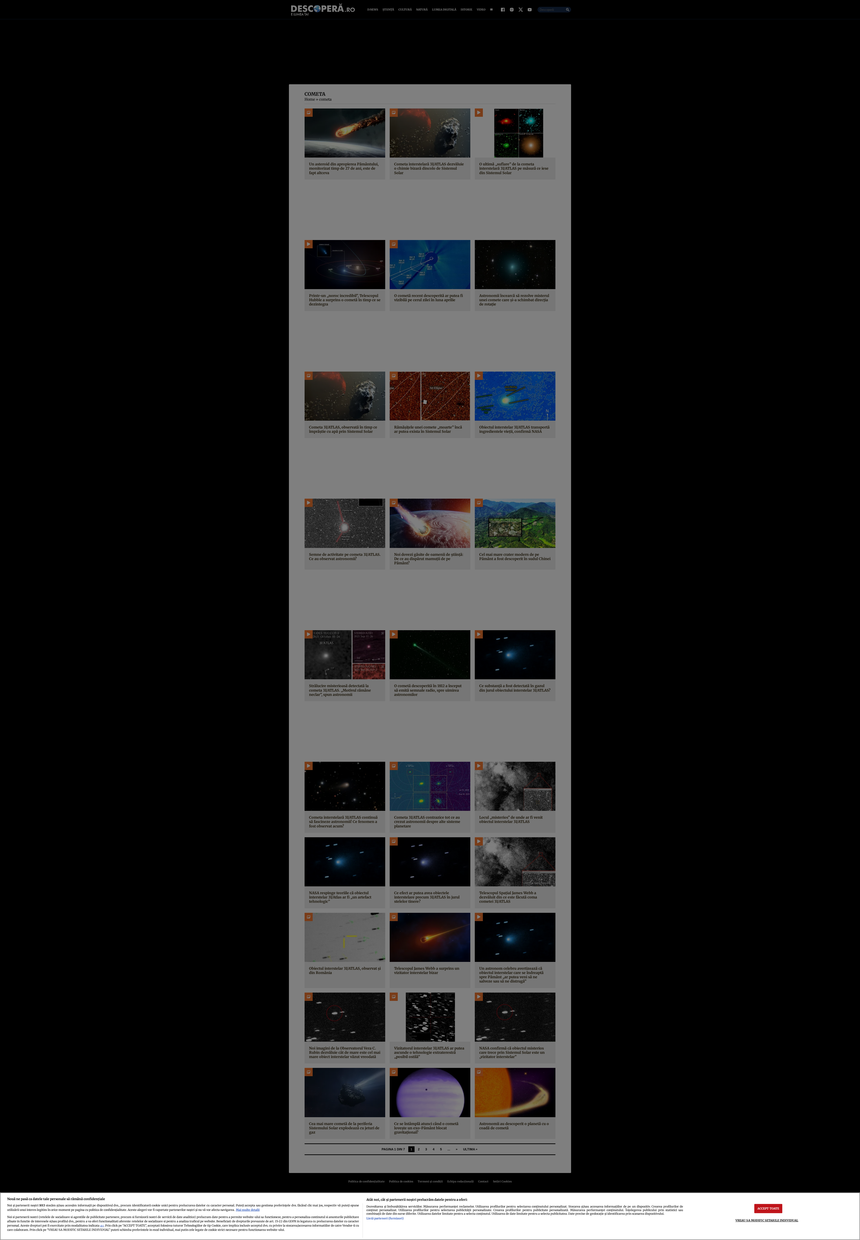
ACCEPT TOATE (768, 1208)
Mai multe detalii (248, 1210)
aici (102, 1225)
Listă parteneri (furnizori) (385, 1218)
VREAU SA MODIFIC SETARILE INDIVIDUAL (766, 1220)
